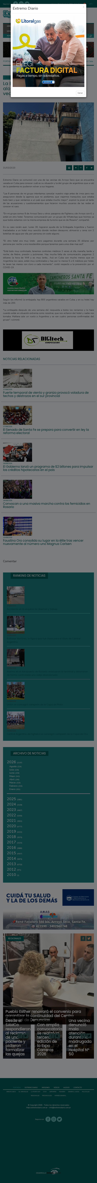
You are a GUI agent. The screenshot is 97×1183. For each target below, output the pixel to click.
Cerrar (80, 93)
